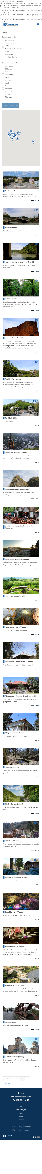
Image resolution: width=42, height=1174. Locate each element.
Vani (7, 83)
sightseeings (9, 40)
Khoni (7, 86)
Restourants (9, 43)
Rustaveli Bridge (11, 227)
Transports (9, 51)
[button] (33, 142)
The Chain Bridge (11, 418)
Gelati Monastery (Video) (14, 1057)
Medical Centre (11, 57)
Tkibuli (7, 72)
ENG (34, 1137)
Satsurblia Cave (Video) (14, 912)
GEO (38, 1137)
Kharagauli (9, 74)
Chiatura (8, 69)
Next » (7, 1083)
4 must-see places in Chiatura (16, 452)
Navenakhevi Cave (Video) (15, 627)
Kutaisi (7, 94)
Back (5, 33)
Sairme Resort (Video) (13, 841)
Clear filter (14, 106)
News (21, 1113)
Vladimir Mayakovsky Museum (16, 877)
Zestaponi (9, 89)
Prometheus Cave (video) (14, 946)
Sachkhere (9, 66)
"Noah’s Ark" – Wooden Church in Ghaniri (20, 696)
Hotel (7, 46)
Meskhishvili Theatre (12, 191)
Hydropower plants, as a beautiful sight (19, 262)
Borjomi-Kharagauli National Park (17, 489)
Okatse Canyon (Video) (14, 804)
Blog (21, 1116)
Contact (21, 1120)
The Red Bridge (10, 1022)
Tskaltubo (8, 97)
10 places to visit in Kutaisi (14, 985)
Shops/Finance (10, 54)
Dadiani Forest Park (12, 767)
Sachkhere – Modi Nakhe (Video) (17, 559)
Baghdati (8, 91)
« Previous (9, 1079)
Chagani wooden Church (14, 733)
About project (21, 1110)
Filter (5, 106)
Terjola (7, 77)
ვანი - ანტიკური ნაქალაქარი (15, 596)
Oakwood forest (11, 299)
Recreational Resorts (13, 48)
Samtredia (9, 80)
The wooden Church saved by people (19, 661)
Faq (21, 1106)
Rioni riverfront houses (13, 379)
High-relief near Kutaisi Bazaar (16, 338)
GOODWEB (26, 1127)
